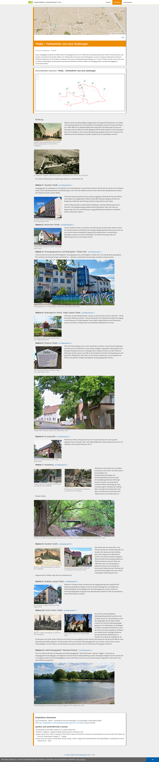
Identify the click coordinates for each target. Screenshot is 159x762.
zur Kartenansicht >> (65, 185)
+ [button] (37, 76)
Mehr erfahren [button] (81, 759)
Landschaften (127, 2)
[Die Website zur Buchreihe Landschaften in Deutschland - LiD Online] (28, 2)
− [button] (37, 79)
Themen (108, 2)
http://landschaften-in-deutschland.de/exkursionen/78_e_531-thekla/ (61, 723)
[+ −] (80, 92)
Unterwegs (117, 2)
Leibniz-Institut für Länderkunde (76, 755)
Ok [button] (152, 759)
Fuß (122, 37)
